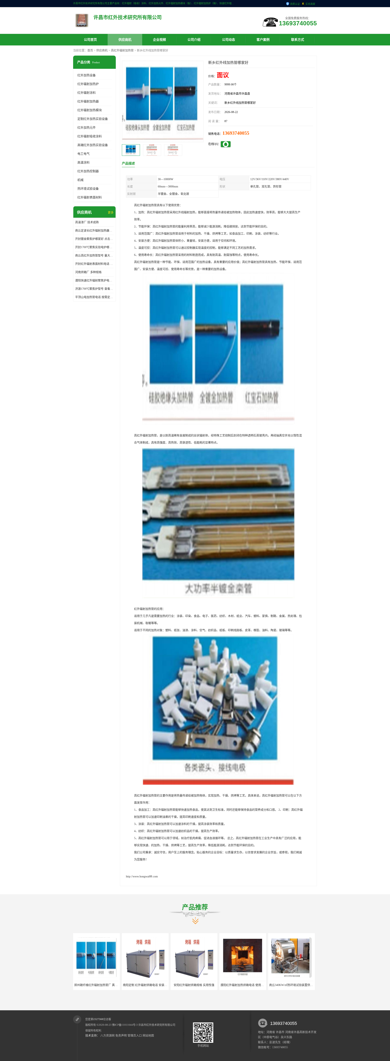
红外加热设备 (86, 75)
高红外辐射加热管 (122, 50)
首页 (90, 50)
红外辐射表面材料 (89, 197)
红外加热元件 (86, 127)
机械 (80, 180)
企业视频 (159, 39)
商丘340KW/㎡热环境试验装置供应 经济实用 (213, 985)
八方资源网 (107, 1035)
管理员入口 (135, 1035)
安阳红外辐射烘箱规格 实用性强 (110, 985)
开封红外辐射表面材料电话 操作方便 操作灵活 (94, 263)
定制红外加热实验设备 (92, 119)
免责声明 (121, 1035)
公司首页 (90, 39)
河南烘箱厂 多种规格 (88, 272)
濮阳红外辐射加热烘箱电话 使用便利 (160, 985)
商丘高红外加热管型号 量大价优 (94, 255)
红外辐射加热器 (88, 101)
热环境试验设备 (88, 188)
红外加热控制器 (88, 171)
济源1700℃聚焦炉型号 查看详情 (94, 288)
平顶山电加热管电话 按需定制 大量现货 (94, 297)
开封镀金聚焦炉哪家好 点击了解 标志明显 (94, 238)
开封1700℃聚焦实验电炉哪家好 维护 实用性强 (94, 247)
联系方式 (297, 39)
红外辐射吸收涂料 (89, 136)
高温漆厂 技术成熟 (87, 222)
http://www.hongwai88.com (142, 876)
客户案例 (263, 39)
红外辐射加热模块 (89, 110)
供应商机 (124, 39)
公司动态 (228, 39)
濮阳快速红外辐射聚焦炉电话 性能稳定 (94, 280)
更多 (111, 212)
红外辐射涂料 (86, 92)
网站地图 (148, 1035)
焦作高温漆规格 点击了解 (256, 985)
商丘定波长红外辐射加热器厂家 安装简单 (94, 230)
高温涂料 (83, 162)
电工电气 (83, 153)
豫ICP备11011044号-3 (125, 1024)
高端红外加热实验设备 (92, 145)
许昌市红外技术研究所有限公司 (156, 1024)
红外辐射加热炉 (88, 84)
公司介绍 (193, 39)
